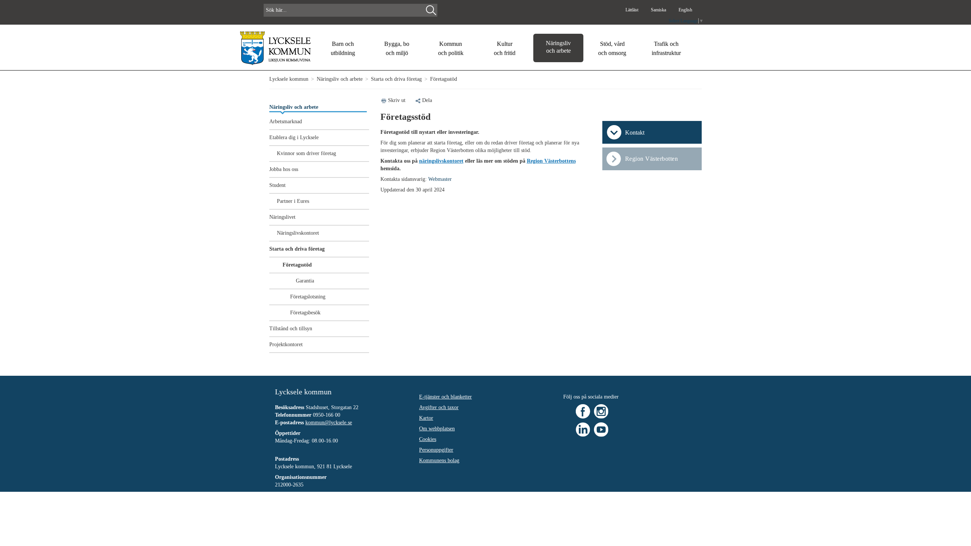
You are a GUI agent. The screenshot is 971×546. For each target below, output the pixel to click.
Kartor (426, 418)
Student (277, 185)
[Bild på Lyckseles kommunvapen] (275, 48)
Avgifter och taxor (439, 407)
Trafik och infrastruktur (666, 48)
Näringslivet (282, 217)
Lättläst (632, 10)
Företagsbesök (305, 312)
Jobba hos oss (283, 169)
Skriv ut (396, 100)
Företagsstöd (297, 265)
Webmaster (440, 179)
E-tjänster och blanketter (445, 397)
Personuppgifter (436, 450)
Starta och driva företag (396, 79)
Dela (427, 100)
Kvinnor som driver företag (306, 153)
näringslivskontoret (441, 161)
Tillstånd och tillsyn (290, 328)
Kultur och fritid (504, 48)
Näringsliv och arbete (558, 47)
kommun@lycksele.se (328, 422)
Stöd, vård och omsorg (612, 48)
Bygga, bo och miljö (396, 48)
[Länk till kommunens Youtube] (601, 429)
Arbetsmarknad (285, 121)
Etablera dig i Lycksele (294, 137)
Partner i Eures (293, 201)
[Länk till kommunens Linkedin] (583, 429)
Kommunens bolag (439, 460)
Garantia (305, 281)
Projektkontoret (286, 344)
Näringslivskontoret (298, 233)
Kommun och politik (451, 48)
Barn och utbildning (343, 48)
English (685, 10)
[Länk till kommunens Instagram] (601, 411)
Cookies (427, 439)
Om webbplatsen (437, 428)
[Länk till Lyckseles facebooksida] (583, 411)
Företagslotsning (307, 297)
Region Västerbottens (551, 161)
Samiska (659, 10)
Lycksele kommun (288, 79)
